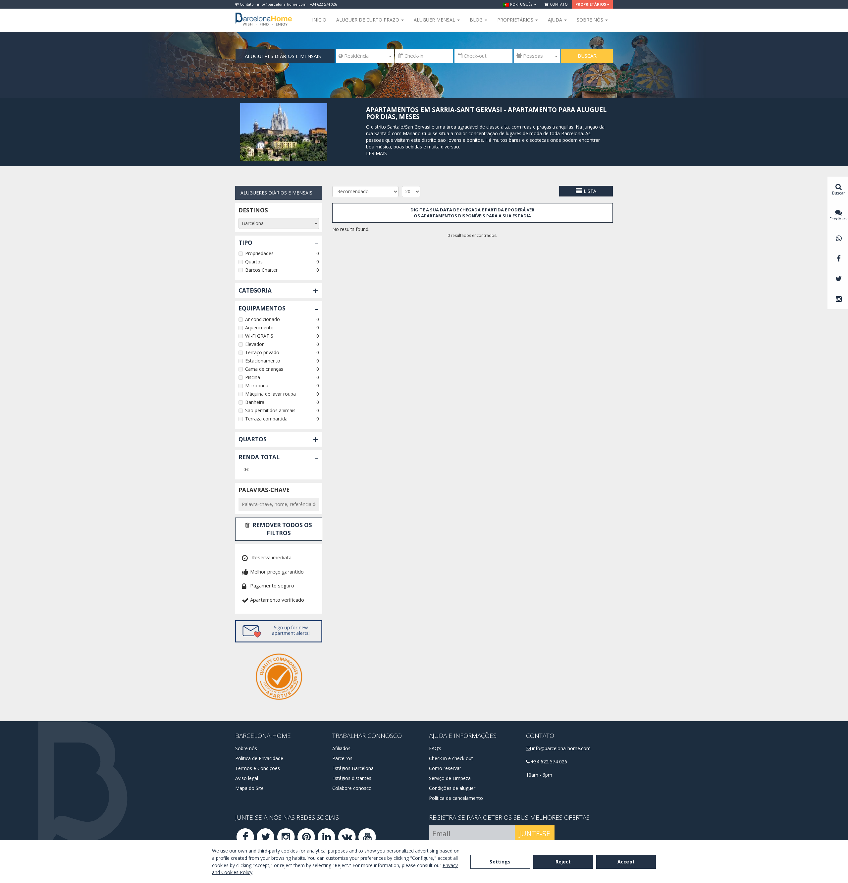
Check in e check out (451, 758)
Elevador (254, 344)
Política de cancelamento (456, 798)
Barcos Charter (261, 270)
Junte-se (534, 833)
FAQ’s (435, 748)
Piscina (252, 377)
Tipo (245, 243)
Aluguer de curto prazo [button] (368, 20)
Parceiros (342, 758)
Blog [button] (477, 20)
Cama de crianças (264, 369)
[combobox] (365, 56)
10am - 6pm (539, 775)
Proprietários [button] (590, 4)
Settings (500, 861)
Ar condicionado (262, 319)
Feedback (838, 219)
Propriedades (259, 253)
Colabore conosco (352, 788)
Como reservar (445, 768)
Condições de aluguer (452, 788)
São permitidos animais (270, 410)
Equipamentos (262, 308)
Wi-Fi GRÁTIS (259, 336)
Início (319, 20)
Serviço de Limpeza (450, 778)
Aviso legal (246, 778)
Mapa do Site (249, 788)
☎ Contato (556, 4)
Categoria (255, 290)
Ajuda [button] (555, 20)
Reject (563, 861)
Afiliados (341, 748)
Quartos (254, 261)
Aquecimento (259, 327)
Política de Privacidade (259, 758)
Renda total (259, 457)
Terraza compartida (266, 418)
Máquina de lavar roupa (270, 394)
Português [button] (521, 4)
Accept (626, 861)
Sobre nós (246, 748)
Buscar (587, 55)
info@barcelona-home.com (561, 748)
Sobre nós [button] (591, 20)
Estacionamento (262, 361)
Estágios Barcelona (353, 768)
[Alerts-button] (278, 631)
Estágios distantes (351, 778)
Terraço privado (262, 352)
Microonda (256, 385)
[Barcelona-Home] (263, 15)
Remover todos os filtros (282, 529)
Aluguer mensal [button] (435, 20)
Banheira (254, 402)
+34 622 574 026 (548, 761)
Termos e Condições (257, 768)
